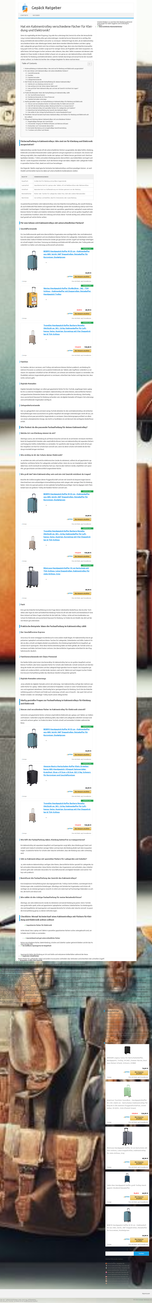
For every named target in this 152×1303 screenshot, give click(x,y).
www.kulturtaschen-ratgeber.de (118, 1279)
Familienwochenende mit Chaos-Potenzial (41, 97)
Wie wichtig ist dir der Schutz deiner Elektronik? (42, 86)
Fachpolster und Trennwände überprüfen (41, 126)
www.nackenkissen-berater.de (117, 1281)
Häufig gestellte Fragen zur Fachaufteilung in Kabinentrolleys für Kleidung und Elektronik (53, 101)
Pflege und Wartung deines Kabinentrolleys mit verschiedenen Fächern (48, 119)
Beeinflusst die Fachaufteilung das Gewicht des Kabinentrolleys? (47, 110)
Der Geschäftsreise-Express (36, 95)
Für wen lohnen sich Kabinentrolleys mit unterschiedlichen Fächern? (46, 71)
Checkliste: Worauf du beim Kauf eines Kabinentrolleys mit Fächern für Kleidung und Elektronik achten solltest (57, 116)
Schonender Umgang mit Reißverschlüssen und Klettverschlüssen (48, 123)
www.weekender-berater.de (117, 1270)
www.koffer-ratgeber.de (115, 1263)
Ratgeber (36, 15)
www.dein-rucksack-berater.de (117, 1272)
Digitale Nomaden (33, 77)
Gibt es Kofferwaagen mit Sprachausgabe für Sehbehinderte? (130, 1003)
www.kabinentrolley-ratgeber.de (118, 1268)
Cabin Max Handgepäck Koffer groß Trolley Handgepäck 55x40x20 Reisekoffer (126, 1186)
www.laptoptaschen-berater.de (118, 1274)
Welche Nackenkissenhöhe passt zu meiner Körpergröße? (123, 1032)
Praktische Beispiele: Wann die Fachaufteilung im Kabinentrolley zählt (47, 93)
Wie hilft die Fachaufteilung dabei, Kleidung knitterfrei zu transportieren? (51, 106)
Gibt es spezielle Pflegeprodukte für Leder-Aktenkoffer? (20, 1003)
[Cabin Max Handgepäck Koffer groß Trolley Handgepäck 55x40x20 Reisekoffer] (127, 1178)
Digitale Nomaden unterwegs (37, 99)
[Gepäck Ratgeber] (23, 12)
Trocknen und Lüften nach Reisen (38, 130)
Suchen (107, 1250)
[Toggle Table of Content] (88, 64)
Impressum (146, 1293)
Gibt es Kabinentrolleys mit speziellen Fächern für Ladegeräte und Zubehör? (51, 108)
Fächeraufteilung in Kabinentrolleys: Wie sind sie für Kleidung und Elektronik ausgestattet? (54, 68)
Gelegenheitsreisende (34, 79)
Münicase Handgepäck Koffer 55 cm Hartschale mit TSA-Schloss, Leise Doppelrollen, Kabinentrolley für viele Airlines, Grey (66, 571)
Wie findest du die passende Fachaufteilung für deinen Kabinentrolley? (48, 82)
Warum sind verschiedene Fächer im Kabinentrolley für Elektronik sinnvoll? (51, 104)
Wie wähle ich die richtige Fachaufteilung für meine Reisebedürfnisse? (49, 112)
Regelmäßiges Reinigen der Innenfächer (40, 121)
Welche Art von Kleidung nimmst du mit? (40, 84)
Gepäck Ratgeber (46, 7)
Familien (30, 75)
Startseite (24, 15)
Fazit (29, 90)
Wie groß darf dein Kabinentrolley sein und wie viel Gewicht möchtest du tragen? (53, 88)
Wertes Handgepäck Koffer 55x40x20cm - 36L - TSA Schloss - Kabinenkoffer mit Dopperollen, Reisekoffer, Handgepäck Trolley (67, 291)
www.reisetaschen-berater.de (117, 1276)
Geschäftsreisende (33, 73)
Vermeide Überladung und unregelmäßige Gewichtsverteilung (47, 128)
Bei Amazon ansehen (82, 277)
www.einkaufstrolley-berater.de (118, 1266)
